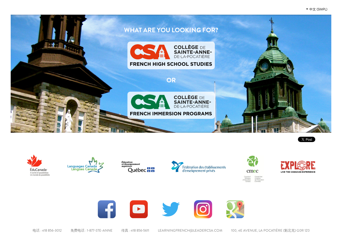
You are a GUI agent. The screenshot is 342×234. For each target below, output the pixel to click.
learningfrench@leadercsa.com (190, 230)
